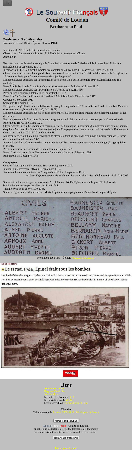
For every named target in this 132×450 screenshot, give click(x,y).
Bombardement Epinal (76, 403)
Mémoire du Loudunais (66, 421)
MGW (68, 400)
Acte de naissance (54, 388)
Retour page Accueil (66, 448)
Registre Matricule (54, 391)
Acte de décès (51, 394)
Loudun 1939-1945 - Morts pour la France (76, 412)
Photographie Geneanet (83, 258)
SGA (71, 397)
